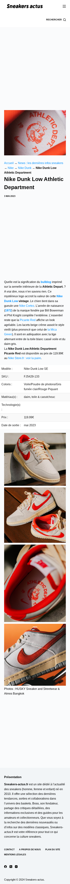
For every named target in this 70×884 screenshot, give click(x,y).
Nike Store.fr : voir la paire (24, 358)
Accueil (9, 163)
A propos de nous (30, 849)
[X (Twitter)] (11, 866)
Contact (9, 849)
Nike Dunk (24, 167)
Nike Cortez (26, 305)
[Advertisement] (35, 64)
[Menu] (64, 6)
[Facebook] (5, 866)
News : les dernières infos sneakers (40, 163)
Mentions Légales (15, 854)
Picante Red (28, 320)
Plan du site (52, 849)
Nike (11, 167)
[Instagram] (16, 866)
